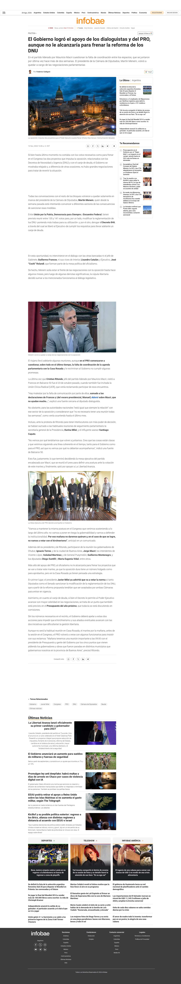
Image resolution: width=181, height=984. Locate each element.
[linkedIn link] (45, 949)
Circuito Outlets (125, 28)
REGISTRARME (157, 12)
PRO (66, 704)
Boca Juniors (64, 28)
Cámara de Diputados (89, 704)
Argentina (37, 13)
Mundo (103, 13)
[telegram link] (40, 949)
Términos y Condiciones (142, 936)
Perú (83, 13)
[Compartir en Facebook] (93, 146)
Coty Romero (88, 28)
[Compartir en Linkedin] (103, 146)
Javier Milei (45, 704)
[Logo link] (90, 20)
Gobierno (32, 704)
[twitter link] (40, 944)
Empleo (91, 939)
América (66, 936)
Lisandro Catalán (99, 28)
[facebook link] (35, 944)
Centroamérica (93, 13)
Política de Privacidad (142, 939)
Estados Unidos (49, 13)
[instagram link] (45, 944)
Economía (143, 13)
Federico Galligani (43, 72)
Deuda (103, 704)
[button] (4, 13)
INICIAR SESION (172, 12)
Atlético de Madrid (112, 28)
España (69, 13)
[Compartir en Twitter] (98, 146)
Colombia (60, 13)
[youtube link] (35, 949)
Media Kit (117, 953)
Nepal (133, 28)
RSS (66, 963)
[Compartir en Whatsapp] (88, 146)
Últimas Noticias (114, 13)
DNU (74, 704)
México (77, 13)
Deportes (126, 13)
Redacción (91, 936)
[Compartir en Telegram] (107, 146)
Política (134, 13)
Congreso (57, 704)
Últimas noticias (35, 708)
